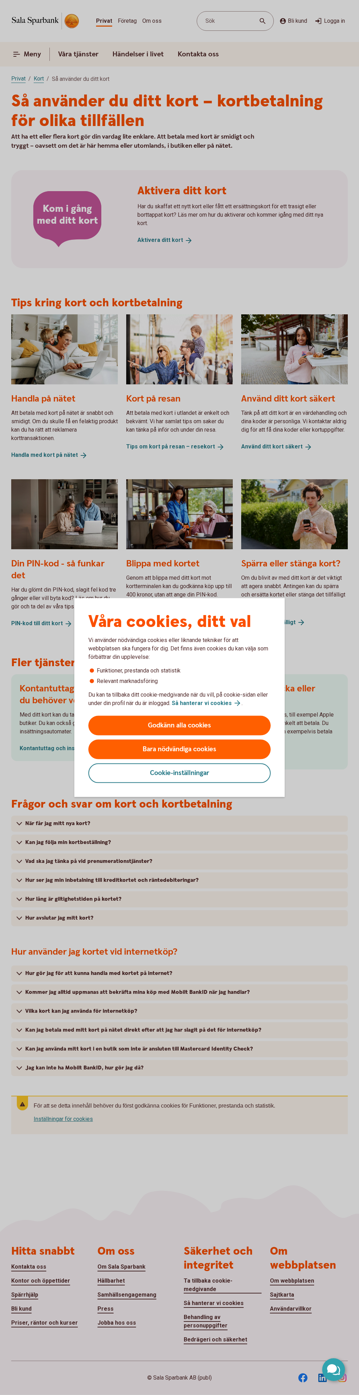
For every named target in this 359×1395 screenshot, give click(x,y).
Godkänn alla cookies (179, 725)
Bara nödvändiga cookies (179, 749)
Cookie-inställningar (179, 773)
